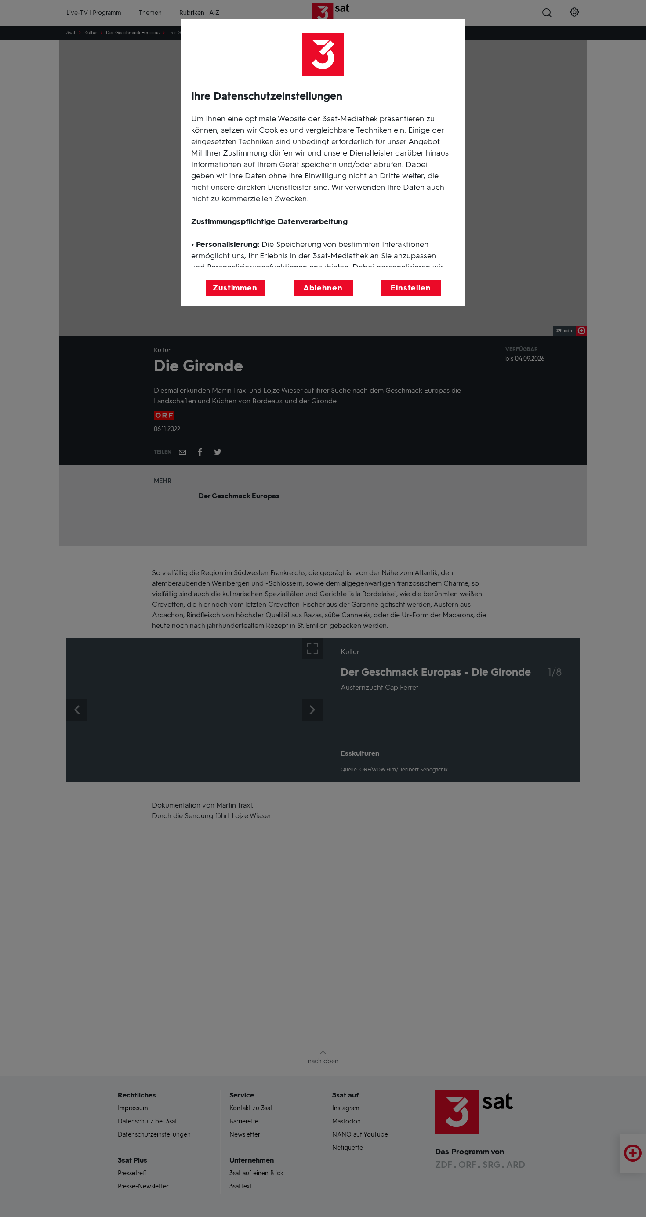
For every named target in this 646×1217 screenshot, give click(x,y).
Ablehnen (322, 288)
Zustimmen (235, 288)
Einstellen (411, 288)
